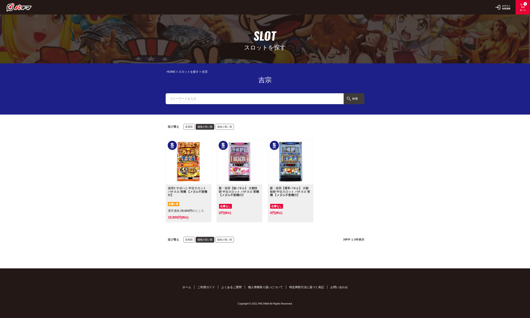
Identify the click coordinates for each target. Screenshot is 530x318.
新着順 (189, 126)
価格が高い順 (224, 126)
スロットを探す (188, 71)
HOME (171, 71)
